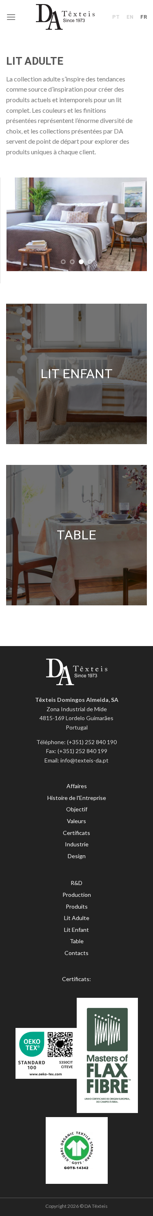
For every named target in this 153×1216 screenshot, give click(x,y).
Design (77, 855)
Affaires (77, 785)
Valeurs (76, 820)
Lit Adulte (76, 917)
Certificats (76, 832)
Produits (77, 906)
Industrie (77, 844)
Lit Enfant (76, 929)
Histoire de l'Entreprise (76, 797)
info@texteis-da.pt (84, 760)
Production (76, 894)
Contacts (76, 952)
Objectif (76, 809)
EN (129, 17)
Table (77, 941)
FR (143, 17)
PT (116, 17)
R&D (76, 882)
